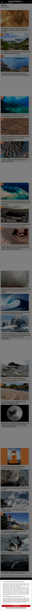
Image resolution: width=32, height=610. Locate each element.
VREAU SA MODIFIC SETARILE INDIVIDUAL (16, 607)
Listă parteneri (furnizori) (6, 603)
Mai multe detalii (18, 586)
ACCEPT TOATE (16, 605)
